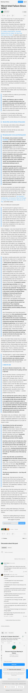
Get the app (20, 687)
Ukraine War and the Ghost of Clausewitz (14, 122)
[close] (24, 646)
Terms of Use (20, 672)
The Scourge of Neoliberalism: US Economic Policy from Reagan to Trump (13, 198)
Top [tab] (2, 632)
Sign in (25, 1)
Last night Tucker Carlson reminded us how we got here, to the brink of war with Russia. (10, 639)
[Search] (25, 632)
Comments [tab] (4, 547)
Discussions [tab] (11, 632)
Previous (5, 538)
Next (24, 538)
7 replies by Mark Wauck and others (12, 620)
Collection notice (22, 683)
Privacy (13, 683)
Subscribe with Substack (15, 669)
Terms (16, 683)
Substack (8, 690)
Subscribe (20, 1)
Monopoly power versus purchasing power (14, 135)
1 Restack (16, 529)
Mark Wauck (6, 11)
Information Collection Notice (16, 673)
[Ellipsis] (26, 563)
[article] (14, 640)
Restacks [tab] (10, 547)
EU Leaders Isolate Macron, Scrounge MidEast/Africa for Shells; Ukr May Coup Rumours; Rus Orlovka (11, 33)
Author (5, 564)
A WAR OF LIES (7, 365)
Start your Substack (10, 687)
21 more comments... (5, 626)
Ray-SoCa (6, 574)
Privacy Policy (14, 675)
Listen (25, 11)
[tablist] (6, 547)
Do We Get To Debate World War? (10, 636)
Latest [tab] (6, 632)
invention (5, 139)
